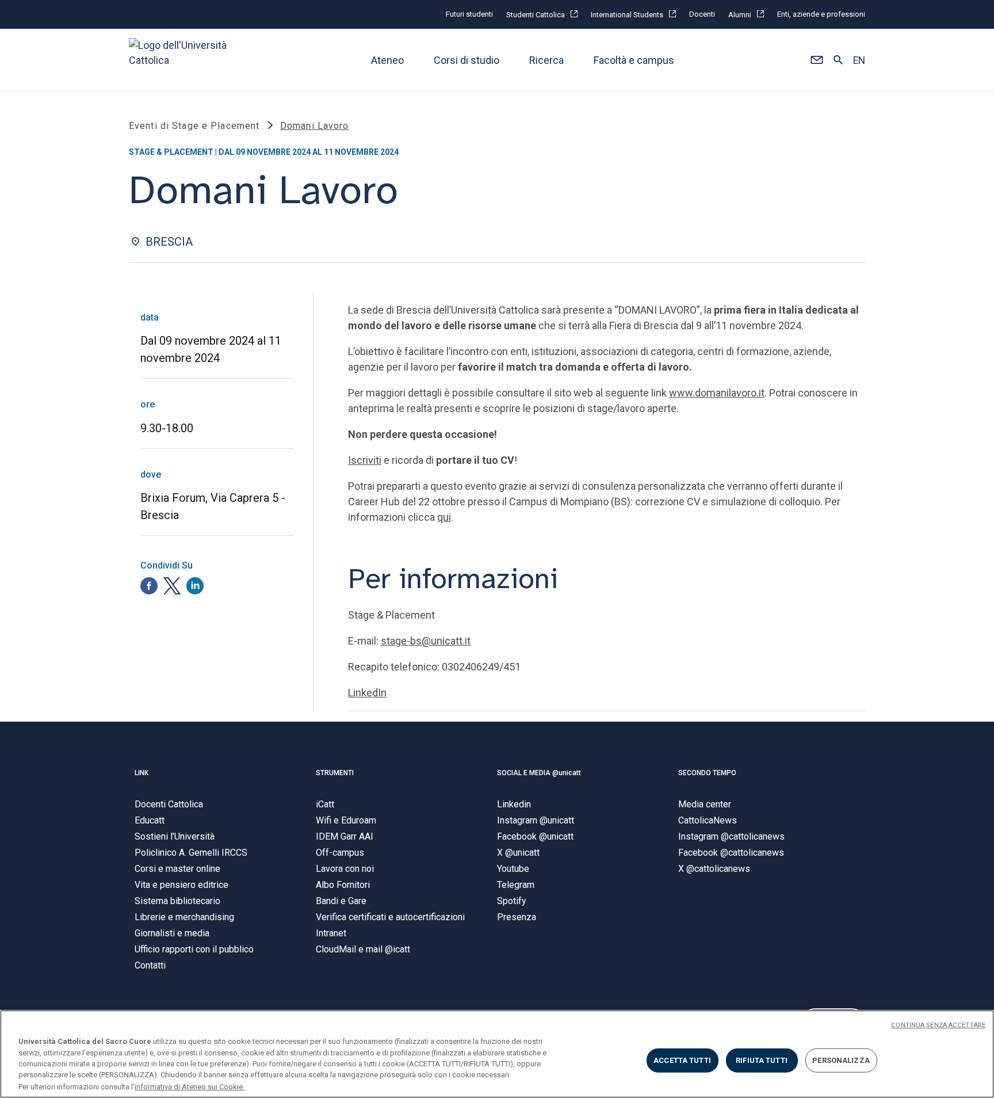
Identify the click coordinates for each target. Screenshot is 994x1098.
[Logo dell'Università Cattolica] (183, 60)
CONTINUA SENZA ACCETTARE (938, 1025)
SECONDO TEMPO (707, 773)
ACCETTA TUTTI (682, 1060)
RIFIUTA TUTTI (761, 1060)
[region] (497, 1054)
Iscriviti (364, 460)
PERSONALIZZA (841, 1060)
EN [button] (859, 60)
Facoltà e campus (634, 60)
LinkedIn (367, 693)
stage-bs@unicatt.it (426, 641)
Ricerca (546, 60)
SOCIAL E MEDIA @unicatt (539, 773)
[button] (816, 60)
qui (444, 517)
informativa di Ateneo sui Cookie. (189, 1086)
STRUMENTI (335, 773)
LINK (141, 773)
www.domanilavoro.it (716, 393)
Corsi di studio (466, 60)
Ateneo (387, 60)
